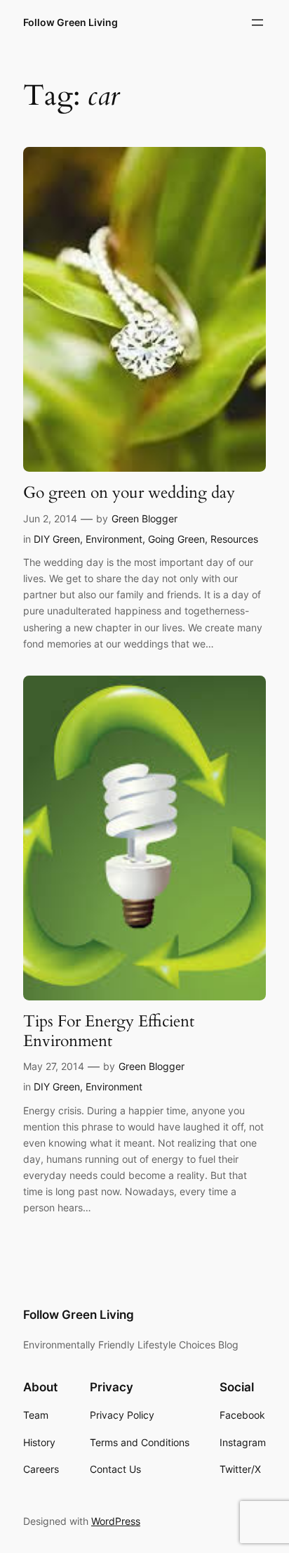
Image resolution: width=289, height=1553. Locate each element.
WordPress (115, 1521)
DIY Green (57, 539)
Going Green (176, 539)
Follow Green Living (70, 22)
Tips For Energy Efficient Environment (108, 1031)
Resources (234, 539)
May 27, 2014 (53, 1066)
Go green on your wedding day (129, 493)
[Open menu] (257, 22)
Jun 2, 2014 (50, 518)
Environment (114, 539)
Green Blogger (144, 518)
